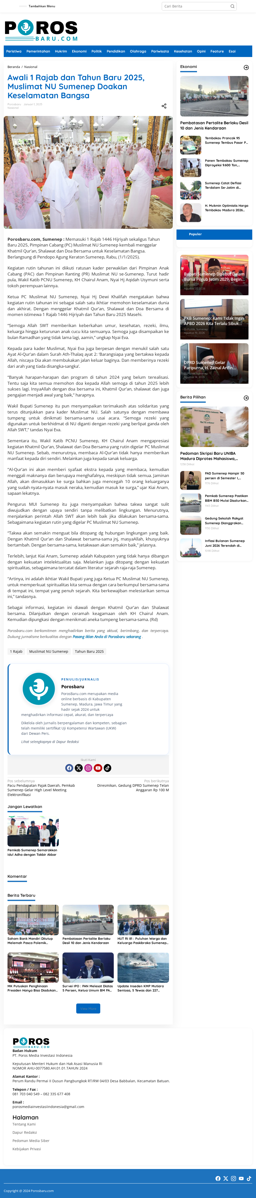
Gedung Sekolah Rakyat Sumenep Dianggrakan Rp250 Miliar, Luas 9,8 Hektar (224, 520)
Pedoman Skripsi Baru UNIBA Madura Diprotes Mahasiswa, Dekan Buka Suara (208, 456)
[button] (232, 6)
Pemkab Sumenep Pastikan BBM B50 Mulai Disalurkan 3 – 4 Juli (226, 498)
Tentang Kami (24, 1124)
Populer (195, 234)
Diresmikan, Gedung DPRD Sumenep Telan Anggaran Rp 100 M (133, 785)
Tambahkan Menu (42, 6)
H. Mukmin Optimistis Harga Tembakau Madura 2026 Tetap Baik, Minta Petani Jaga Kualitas (226, 208)
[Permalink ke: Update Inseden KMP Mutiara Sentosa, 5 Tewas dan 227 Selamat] (143, 967)
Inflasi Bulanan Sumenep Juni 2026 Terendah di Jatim (225, 543)
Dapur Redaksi (24, 1132)
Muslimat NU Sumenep (48, 651)
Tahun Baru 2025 (89, 651)
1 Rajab (16, 651)
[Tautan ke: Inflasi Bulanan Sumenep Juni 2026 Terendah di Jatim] (190, 547)
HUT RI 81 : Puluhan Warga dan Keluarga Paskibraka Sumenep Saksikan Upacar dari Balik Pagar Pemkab (142, 940)
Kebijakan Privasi (26, 1148)
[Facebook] (69, 768)
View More (88, 1008)
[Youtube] (98, 768)
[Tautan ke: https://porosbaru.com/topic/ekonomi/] (246, 67)
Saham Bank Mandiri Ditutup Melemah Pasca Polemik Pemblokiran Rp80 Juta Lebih (31, 940)
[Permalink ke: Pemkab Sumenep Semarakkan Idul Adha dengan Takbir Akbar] (33, 830)
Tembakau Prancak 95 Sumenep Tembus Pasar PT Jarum (226, 140)
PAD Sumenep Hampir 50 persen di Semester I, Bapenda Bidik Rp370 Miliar (226, 475)
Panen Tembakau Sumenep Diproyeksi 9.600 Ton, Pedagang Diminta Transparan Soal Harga (226, 162)
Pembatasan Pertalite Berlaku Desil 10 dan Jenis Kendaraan (86, 940)
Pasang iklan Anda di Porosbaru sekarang (107, 636)
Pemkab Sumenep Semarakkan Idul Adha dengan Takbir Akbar (32, 852)
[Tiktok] (107, 768)
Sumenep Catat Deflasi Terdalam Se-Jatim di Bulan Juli (223, 185)
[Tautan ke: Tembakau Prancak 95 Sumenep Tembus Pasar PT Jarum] (190, 144)
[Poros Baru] (41, 30)
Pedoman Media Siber (31, 1140)
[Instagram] (88, 768)
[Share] (164, 106)
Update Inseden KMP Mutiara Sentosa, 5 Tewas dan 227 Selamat (141, 988)
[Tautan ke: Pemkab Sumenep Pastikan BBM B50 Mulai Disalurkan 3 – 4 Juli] (190, 502)
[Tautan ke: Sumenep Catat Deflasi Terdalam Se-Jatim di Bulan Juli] (190, 189)
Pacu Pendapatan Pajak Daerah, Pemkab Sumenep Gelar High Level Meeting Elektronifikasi (41, 788)
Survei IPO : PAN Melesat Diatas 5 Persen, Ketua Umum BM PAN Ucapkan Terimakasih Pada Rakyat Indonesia (87, 988)
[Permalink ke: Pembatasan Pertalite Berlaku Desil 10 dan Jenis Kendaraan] (88, 919)
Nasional (13, 108)
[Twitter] (79, 768)
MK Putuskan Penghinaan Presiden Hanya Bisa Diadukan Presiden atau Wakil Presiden (32, 988)
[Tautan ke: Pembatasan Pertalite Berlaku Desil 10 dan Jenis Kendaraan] (214, 96)
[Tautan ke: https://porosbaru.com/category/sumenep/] (246, 398)
